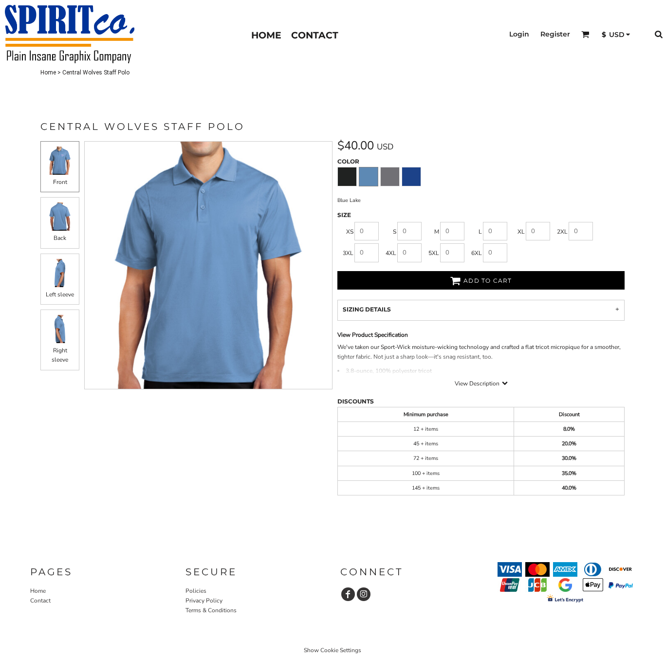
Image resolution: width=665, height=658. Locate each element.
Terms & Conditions (211, 610)
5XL (433, 253)
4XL (391, 253)
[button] (585, 34)
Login (519, 34)
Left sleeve (60, 294)
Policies (195, 591)
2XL (562, 232)
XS (349, 232)
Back (60, 238)
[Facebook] (348, 594)
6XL (476, 253)
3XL (348, 253)
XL (521, 232)
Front (60, 182)
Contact (40, 600)
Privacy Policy (203, 600)
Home (48, 72)
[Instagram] (363, 594)
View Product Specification (372, 335)
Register (555, 34)
